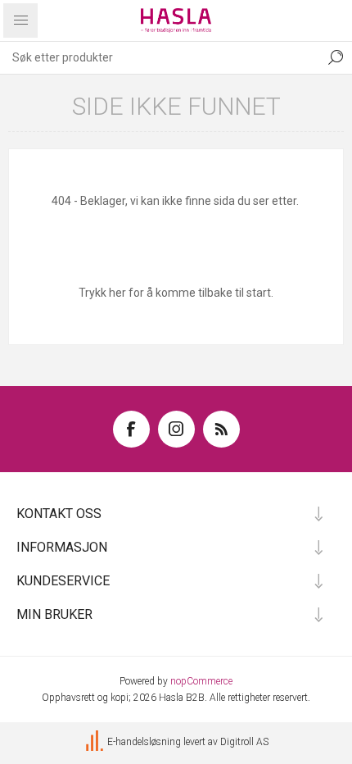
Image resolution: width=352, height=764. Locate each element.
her (117, 292)
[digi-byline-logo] (95, 742)
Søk (335, 57)
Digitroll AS (244, 742)
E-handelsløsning (144, 742)
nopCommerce (201, 681)
